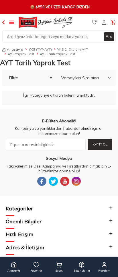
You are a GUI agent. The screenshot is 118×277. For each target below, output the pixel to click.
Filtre (13, 77)
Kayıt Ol (100, 144)
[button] (13, 267)
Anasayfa (15, 49)
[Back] (3, 22)
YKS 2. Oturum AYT (72, 49)
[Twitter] (53, 181)
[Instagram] (76, 181)
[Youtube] (64, 181)
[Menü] (11, 22)
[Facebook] (41, 181)
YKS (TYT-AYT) (40, 49)
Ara (109, 36)
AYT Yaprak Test (21, 54)
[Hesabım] (104, 22)
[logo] (45, 22)
